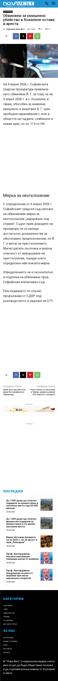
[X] (23, 36)
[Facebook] (16, 36)
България (8, 12)
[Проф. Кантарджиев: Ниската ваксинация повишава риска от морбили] (47, 558)
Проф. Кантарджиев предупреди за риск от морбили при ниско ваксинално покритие (19, 574)
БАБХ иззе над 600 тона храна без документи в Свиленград (14, 392)
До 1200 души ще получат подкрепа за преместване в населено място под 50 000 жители (22, 504)
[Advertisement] (29, 159)
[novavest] (18, 4)
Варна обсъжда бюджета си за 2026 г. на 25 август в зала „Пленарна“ (21, 540)
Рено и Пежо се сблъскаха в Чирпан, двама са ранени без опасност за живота (42, 392)
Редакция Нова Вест (15, 29)
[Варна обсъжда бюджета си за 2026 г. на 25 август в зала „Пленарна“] (47, 541)
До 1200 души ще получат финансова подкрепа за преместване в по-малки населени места (21, 522)
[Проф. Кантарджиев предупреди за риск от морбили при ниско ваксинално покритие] (47, 575)
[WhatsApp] (37, 36)
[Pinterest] (30, 36)
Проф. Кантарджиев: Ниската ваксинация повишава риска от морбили (22, 556)
